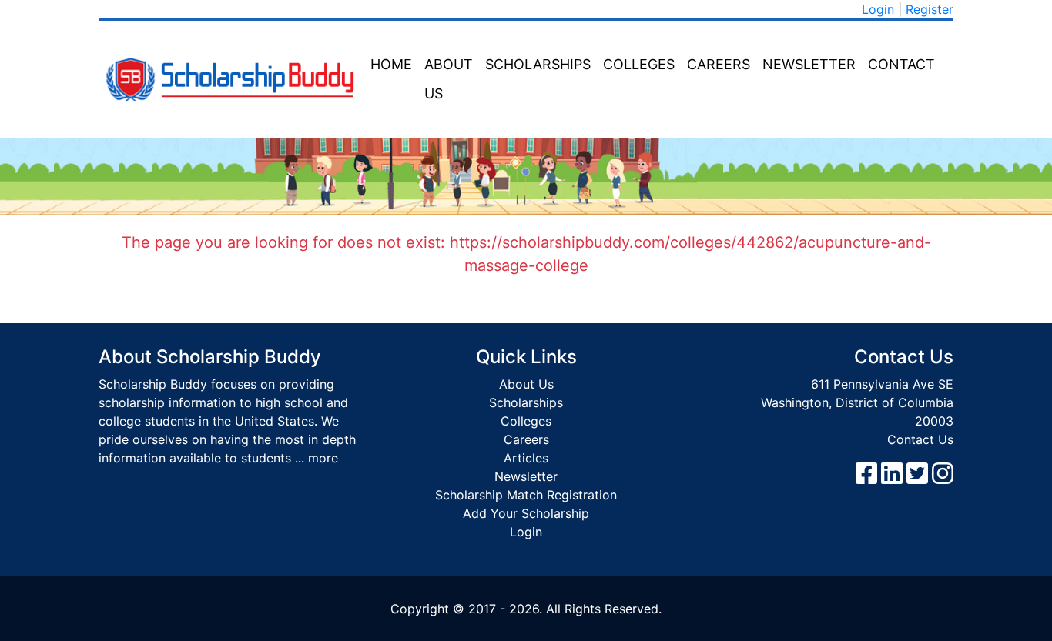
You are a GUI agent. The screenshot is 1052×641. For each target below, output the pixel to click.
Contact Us (920, 439)
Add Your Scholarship (526, 513)
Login (878, 9)
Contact (901, 64)
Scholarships (538, 64)
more (323, 458)
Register (929, 9)
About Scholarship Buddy (210, 357)
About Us (448, 79)
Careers (718, 64)
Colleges (639, 64)
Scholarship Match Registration (526, 494)
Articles (526, 458)
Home (391, 64)
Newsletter (809, 64)
